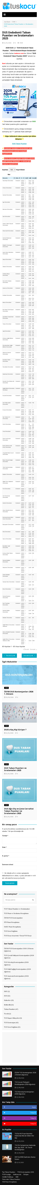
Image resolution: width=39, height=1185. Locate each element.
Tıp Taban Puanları (8, 1172)
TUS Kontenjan (9, 1022)
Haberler (7, 1000)
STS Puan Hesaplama (11, 922)
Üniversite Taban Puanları (11, 1179)
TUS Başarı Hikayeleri (12, 1018)
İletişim (25, 1174)
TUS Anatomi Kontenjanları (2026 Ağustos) (16, 977)
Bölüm (17, 178)
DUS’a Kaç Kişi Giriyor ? (15, 729)
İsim (4, 847)
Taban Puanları (9, 1009)
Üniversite (5, 178)
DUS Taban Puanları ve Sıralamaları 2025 (15, 769)
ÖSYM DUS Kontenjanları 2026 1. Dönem (18, 692)
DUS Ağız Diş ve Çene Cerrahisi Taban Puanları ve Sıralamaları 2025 (19, 811)
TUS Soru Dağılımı (10, 931)
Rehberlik (7, 1005)
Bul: (9, 174)
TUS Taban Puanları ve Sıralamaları (17, 909)
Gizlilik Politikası (7, 1177)
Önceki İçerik (10, 655)
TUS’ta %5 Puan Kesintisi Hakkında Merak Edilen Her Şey (24, 1136)
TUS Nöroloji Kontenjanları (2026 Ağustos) (16, 963)
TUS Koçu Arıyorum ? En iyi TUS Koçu (17, 936)
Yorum (5, 836)
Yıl (21, 178)
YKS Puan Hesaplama (9, 1182)
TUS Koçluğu (6, 1174)
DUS (21, 43)
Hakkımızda (17, 1174)
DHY (5, 991)
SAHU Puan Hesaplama (12, 927)
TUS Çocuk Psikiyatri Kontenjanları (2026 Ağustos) (19, 956)
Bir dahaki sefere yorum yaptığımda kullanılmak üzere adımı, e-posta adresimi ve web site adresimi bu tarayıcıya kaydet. (19, 875)
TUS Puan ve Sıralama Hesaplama (16, 913)
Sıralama (34, 178)
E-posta (5, 856)
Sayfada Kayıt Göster (13, 170)
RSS (17, 1177)
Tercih (6, 1014)
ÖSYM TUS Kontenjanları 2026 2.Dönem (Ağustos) (18, 950)
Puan (30, 178)
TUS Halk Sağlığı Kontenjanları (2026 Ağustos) (17, 970)
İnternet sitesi (7, 864)
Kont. (26, 178)
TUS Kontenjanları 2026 (26, 1172)
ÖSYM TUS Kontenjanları (13, 918)
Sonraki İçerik (28, 655)
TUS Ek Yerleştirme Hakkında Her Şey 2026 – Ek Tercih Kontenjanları (25, 1147)
